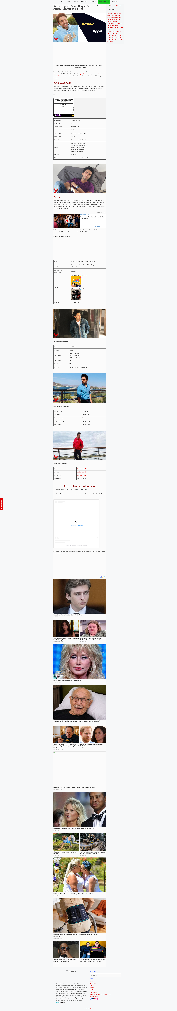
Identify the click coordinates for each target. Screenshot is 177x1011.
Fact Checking (94, 992)
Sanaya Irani (57, 76)
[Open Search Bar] (121, 2)
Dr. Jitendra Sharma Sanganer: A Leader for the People (115, 27)
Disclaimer (93, 990)
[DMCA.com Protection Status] (60, 1003)
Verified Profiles (104, 1)
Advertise (93, 983)
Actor (68, 1)
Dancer (76, 1)
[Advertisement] (79, 54)
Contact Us (115, 1)
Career (92, 985)
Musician (84, 1)
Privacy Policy (94, 996)
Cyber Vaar (82, 74)
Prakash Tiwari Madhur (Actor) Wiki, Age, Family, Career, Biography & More (114, 15)
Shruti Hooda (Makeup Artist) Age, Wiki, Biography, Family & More (115, 33)
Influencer (93, 1)
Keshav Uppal (81, 468)
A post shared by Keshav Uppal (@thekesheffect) (76, 545)
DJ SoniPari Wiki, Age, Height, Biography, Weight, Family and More (114, 21)
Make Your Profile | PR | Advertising (100, 994)
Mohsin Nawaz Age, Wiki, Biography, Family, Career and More (115, 39)
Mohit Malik (96, 74)
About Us (92, 981)
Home (62, 1)
